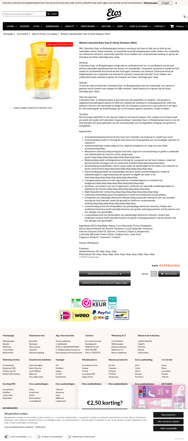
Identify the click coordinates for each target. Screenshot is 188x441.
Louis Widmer (35, 371)
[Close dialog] (181, 388)
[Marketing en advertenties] (68, 436)
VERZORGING (88, 26)
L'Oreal (85, 371)
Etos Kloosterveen (93, 341)
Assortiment (22, 34)
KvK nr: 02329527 (93, 352)
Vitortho (141, 347)
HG (57, 365)
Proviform (139, 377)
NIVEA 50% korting (11, 374)
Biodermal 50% (9, 368)
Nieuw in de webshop (149, 335)
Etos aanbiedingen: (39, 383)
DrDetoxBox (143, 352)
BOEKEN (24, 26)
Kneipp (85, 368)
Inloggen (165, 2)
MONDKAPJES (10, 408)
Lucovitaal (166, 371)
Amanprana (113, 377)
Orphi (137, 368)
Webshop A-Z (118, 335)
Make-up (33, 374)
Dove (58, 395)
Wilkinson (60, 398)
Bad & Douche (35, 368)
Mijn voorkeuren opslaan (168, 421)
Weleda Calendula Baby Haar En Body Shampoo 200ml (85, 34)
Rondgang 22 (90, 344)
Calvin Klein (8, 395)
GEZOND (106, 26)
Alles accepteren (168, 415)
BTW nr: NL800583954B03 (67, 347)
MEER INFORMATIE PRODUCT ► (105, 273)
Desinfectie (61, 377)
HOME (10, 26)
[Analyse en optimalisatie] (38, 436)
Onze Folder (8, 350)
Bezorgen (33, 344)
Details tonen (40, 427)
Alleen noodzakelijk (168, 428)
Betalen (6, 344)
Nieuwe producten (118, 359)
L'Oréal (59, 374)
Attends (112, 371)
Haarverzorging (35, 365)
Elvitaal (141, 350)
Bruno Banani (35, 398)
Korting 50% (9, 383)
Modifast (59, 368)
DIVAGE (112, 374)
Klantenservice (37, 335)
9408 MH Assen (92, 347)
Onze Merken (117, 341)
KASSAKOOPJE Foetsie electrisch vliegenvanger (105, 282)
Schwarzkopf (8, 365)
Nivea (164, 368)
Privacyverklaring (63, 341)
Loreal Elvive (8, 389)
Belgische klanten (119, 347)
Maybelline (7, 398)
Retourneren (34, 347)
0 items (180, 26)
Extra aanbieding (143, 359)
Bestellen (33, 341)
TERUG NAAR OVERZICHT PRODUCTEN (32, 108)
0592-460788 (91, 350)
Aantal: (145, 274)
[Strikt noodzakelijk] (7, 436)
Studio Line (34, 392)
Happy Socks (87, 377)
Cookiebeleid (61, 344)
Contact (89, 335)
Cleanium (113, 368)
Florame (138, 374)
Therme (165, 377)
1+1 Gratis (167, 359)
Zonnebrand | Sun (90, 365)
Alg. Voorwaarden (65, 335)
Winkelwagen (8, 341)
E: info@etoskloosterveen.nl (68, 350)
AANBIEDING (52, 26)
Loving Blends (35, 401)
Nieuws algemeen (119, 352)
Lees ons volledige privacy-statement (18, 427)
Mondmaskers (89, 359)
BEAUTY (70, 26)
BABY (120, 26)
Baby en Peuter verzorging (44, 34)
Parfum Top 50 (9, 371)
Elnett (32, 395)
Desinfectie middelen (40, 359)
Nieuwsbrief (8, 352)
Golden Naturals (145, 341)
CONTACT (159, 26)
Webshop (7, 347)
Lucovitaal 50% (88, 374)
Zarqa (164, 365)
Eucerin (112, 365)
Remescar (60, 392)
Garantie (33, 350)
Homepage (8, 34)
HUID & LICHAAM (139, 26)
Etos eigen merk (36, 377)
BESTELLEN (171, 273)
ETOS (36, 26)
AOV (137, 365)
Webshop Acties (11, 359)
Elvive (31, 389)
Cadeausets (61, 401)
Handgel (60, 359)
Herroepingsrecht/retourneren (69, 352)
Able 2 (138, 371)
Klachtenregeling (36, 352)
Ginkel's (141, 344)
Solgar (58, 371)
